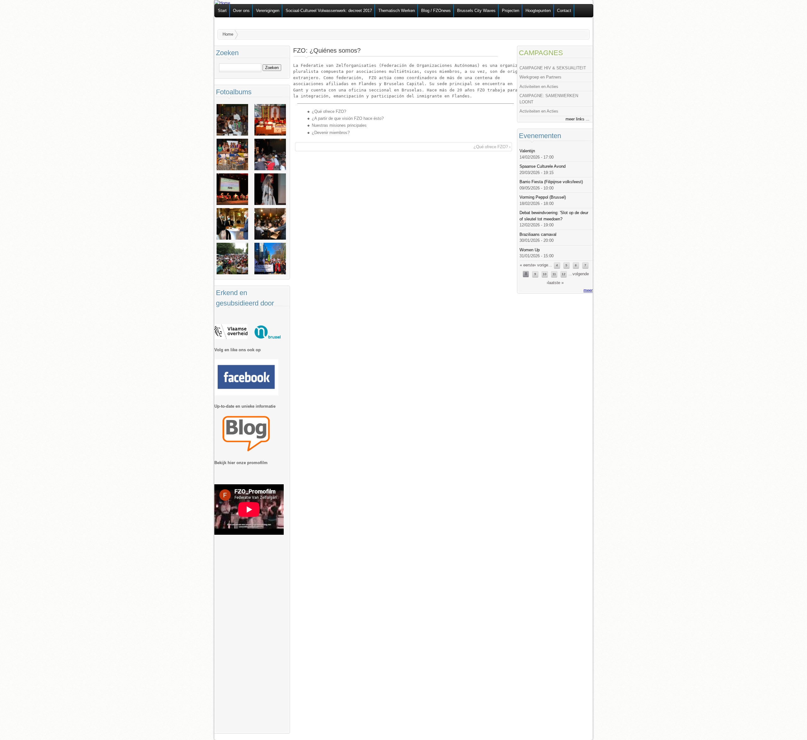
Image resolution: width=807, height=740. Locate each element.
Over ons (241, 10)
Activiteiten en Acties (539, 86)
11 (554, 274)
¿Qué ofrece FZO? (329, 111)
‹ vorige (541, 265)
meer (588, 290)
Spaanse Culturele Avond (543, 166)
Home (228, 34)
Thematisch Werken (396, 10)
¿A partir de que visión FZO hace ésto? (348, 118)
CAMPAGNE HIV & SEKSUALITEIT (553, 68)
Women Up (530, 250)
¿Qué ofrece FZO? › (491, 146)
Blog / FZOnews (436, 10)
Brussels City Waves (476, 10)
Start (222, 10)
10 (545, 274)
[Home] (222, 3)
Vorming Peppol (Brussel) (543, 197)
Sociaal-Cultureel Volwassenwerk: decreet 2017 (329, 10)
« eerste (527, 265)
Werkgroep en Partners (540, 77)
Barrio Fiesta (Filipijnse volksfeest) (551, 181)
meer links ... (577, 119)
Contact (564, 10)
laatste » (556, 282)
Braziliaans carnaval (538, 234)
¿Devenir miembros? (331, 132)
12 (564, 274)
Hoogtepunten (538, 10)
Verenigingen (267, 10)
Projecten (510, 10)
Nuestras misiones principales (339, 125)
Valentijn (527, 151)
